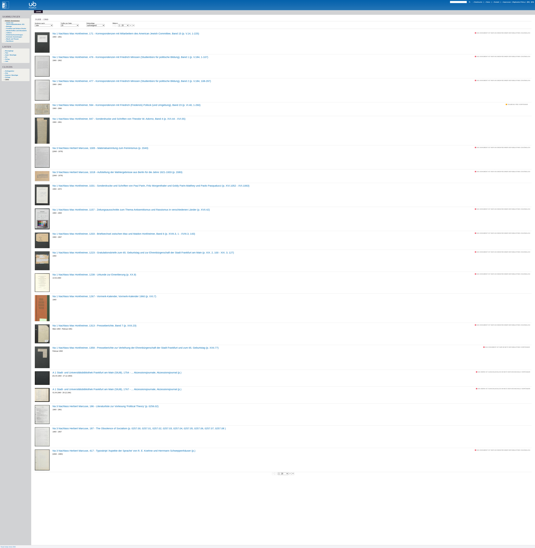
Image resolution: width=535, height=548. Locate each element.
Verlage (7, 77)
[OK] (469, 2)
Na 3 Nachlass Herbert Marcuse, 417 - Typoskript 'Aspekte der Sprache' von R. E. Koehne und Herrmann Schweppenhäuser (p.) (124, 450)
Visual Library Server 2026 (8, 547)
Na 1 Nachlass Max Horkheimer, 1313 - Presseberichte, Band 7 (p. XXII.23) (94, 325)
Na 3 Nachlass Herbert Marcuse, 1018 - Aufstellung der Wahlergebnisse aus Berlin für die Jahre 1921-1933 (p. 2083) (117, 172)
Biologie (9, 26)
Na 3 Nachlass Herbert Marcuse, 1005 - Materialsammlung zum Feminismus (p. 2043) (100, 148)
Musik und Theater (12, 39)
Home (488, 2)
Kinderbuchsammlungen (14, 35)
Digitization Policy (519, 2)
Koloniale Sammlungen (14, 37)
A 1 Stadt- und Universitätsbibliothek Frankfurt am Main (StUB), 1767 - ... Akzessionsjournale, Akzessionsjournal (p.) (117, 389)
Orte (6, 73)
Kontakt (496, 2)
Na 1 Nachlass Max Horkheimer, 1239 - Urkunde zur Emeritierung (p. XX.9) (94, 274)
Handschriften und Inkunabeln (16, 30)
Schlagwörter (9, 71)
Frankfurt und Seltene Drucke (16, 28)
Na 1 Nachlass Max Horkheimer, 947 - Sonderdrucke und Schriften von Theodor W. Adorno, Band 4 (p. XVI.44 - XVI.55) (119, 118)
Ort (6, 57)
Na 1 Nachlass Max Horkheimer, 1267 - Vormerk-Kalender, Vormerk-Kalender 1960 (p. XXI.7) (104, 296)
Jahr (6, 61)
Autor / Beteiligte (10, 55)
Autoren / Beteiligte (11, 75)
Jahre (7, 79)
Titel (6, 53)
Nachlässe (10, 41)
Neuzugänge (9, 51)
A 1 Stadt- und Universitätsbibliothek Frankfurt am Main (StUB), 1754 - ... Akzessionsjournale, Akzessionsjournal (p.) (117, 372)
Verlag (7, 59)
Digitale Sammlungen (12, 20)
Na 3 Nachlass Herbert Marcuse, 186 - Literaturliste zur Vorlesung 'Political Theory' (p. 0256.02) (106, 406)
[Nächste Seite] (130, 25)
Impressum (507, 2)
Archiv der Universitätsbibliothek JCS (15, 23)
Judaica (9, 32)
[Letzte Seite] (133, 25)
